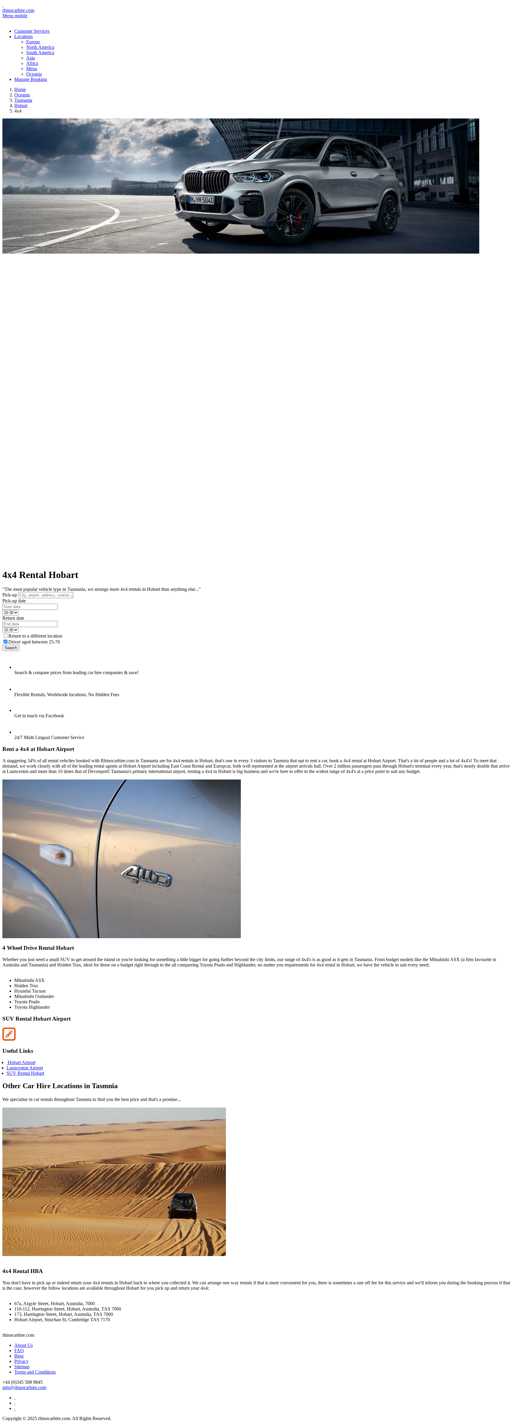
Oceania (34, 73)
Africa (32, 63)
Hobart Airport (21, 1062)
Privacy (21, 1361)
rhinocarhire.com (18, 10)
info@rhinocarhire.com (24, 1387)
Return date (13, 618)
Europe (33, 41)
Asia (30, 57)
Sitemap (22, 1366)
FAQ (19, 1350)
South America (40, 52)
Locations (23, 36)
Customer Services (31, 31)
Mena (31, 68)
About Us (23, 1345)
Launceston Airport (25, 1067)
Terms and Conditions (35, 1372)
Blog (19, 1355)
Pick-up (9, 594)
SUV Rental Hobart (25, 1073)
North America (40, 47)
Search (11, 648)
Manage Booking (30, 79)
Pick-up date (14, 600)
